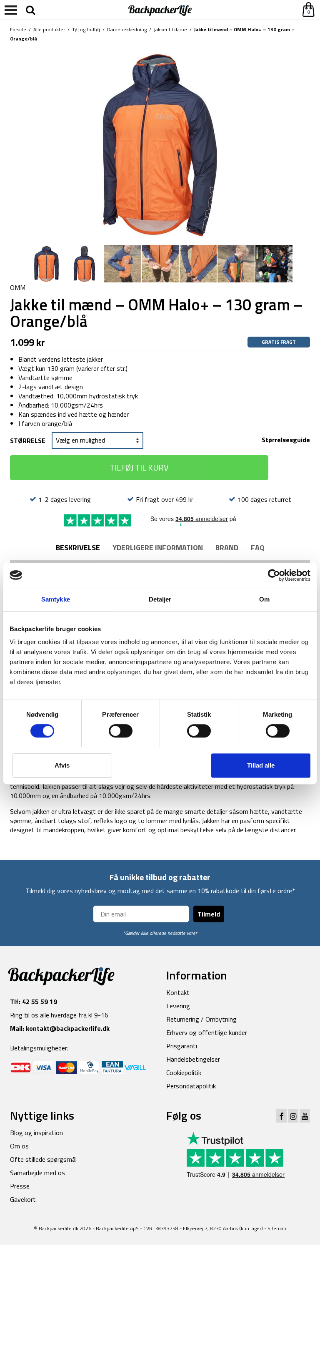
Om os (19, 1146)
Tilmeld (209, 914)
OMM (17, 287)
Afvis (62, 765)
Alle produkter (49, 29)
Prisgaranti (181, 1046)
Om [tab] (264, 599)
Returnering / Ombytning (201, 1019)
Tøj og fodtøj (86, 29)
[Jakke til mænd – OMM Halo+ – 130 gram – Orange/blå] (160, 144)
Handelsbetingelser (193, 1059)
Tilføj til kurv (139, 467)
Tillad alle (261, 765)
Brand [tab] (226, 547)
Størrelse (27, 441)
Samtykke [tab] (55, 599)
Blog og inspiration (36, 1133)
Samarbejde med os (37, 1173)
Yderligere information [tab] (157, 547)
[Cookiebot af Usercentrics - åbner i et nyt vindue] (274, 575)
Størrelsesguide (286, 439)
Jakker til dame (170, 29)
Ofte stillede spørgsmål (43, 1159)
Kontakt (178, 992)
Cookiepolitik (183, 1073)
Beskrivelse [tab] (78, 547)
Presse (20, 1186)
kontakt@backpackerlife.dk (68, 1028)
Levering (178, 1006)
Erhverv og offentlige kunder (206, 1032)
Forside (18, 29)
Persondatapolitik (191, 1086)
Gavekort (23, 1199)
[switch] (120, 731)
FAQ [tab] (258, 547)
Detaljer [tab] (160, 599)
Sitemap (277, 1228)
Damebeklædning (127, 29)
